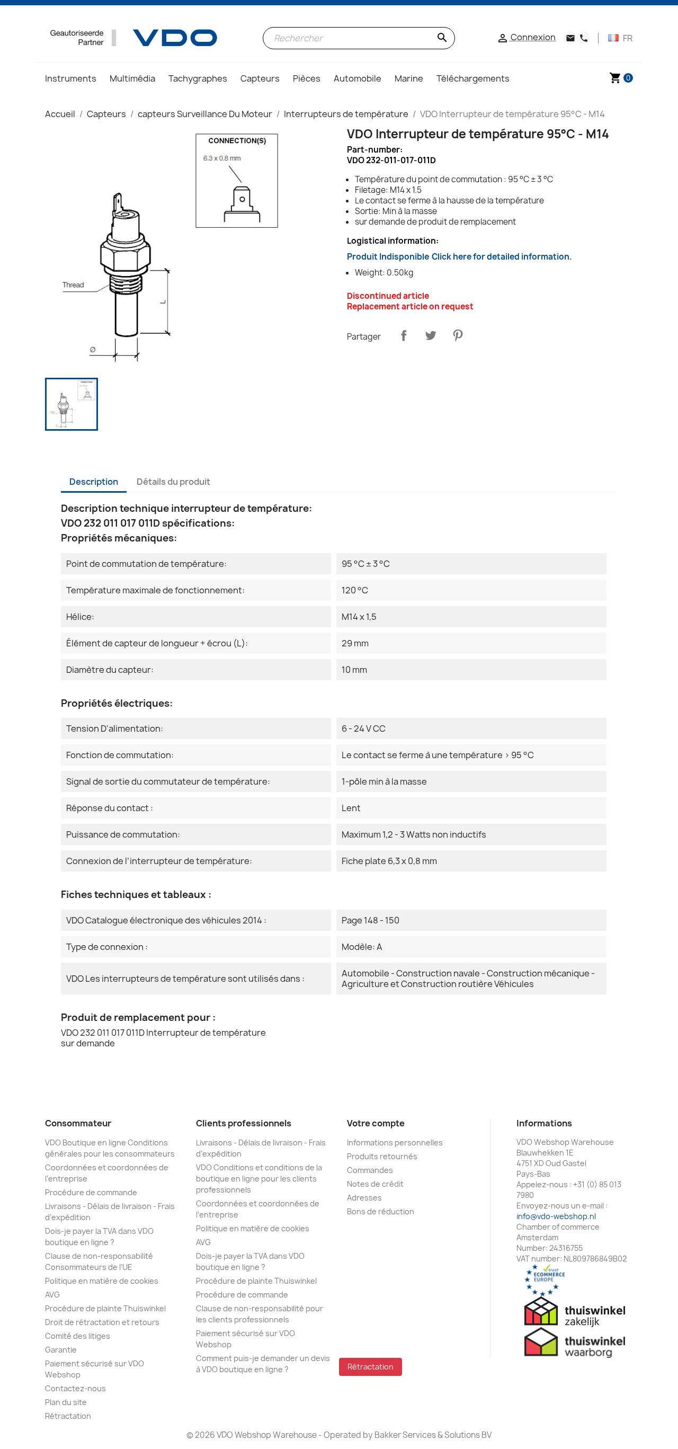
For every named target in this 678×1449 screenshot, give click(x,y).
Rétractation (68, 1416)
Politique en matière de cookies (101, 1281)
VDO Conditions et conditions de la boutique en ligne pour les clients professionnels (259, 1178)
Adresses (364, 1198)
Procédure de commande (91, 1192)
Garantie (61, 1350)
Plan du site (66, 1402)
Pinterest (457, 335)
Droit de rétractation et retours (102, 1322)
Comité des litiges (77, 1336)
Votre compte (376, 1123)
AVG (52, 1295)
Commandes (370, 1170)
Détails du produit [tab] (173, 481)
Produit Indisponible (459, 256)
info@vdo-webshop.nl (556, 1216)
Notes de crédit (375, 1184)
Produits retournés (382, 1156)
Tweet (430, 335)
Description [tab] (93, 481)
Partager (403, 335)
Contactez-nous (75, 1388)
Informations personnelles (395, 1142)
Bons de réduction (380, 1211)
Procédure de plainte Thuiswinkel (105, 1308)
